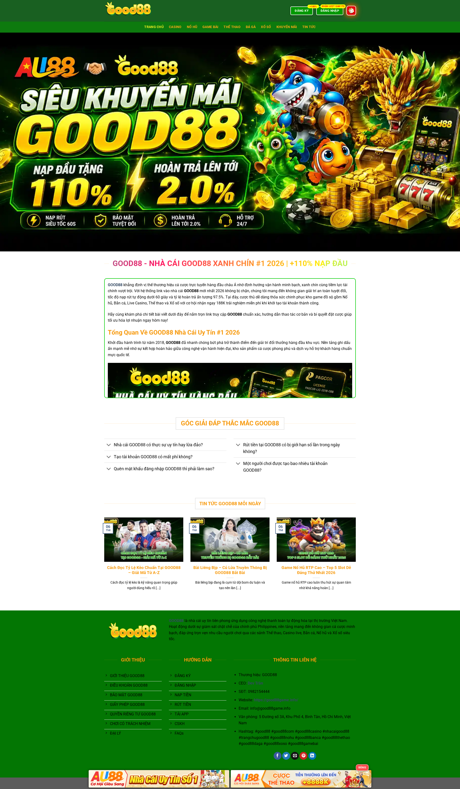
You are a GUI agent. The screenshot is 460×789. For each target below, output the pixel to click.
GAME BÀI (210, 27)
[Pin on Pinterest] (303, 756)
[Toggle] (109, 445)
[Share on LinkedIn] (312, 756)
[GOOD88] (128, 11)
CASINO (175, 27)
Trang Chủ (154, 27)
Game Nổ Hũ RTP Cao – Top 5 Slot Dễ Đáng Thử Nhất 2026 (316, 570)
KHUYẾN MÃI (286, 27)
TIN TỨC (309, 27)
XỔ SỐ (266, 27)
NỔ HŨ (192, 27)
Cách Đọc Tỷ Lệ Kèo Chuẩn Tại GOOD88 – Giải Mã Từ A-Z (144, 570)
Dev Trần (255, 683)
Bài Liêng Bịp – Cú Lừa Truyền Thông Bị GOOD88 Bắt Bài (230, 570)
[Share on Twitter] (286, 756)
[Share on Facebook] (278, 756)
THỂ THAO (232, 27)
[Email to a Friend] (295, 756)
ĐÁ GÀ (251, 27)
